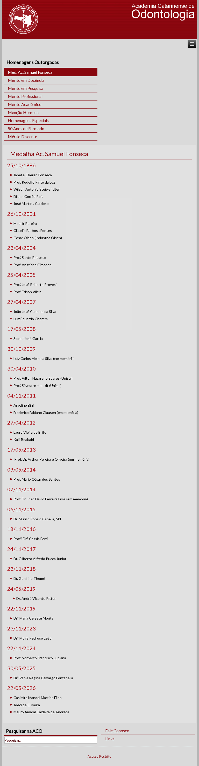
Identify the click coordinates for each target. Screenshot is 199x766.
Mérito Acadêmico (24, 104)
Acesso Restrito (99, 756)
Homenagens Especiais (28, 120)
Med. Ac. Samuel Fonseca (30, 72)
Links (110, 738)
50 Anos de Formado (26, 128)
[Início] (23, 19)
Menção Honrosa (23, 112)
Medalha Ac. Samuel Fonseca (49, 153)
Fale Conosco (117, 730)
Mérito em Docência (26, 80)
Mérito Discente (22, 136)
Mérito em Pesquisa (25, 88)
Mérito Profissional (25, 96)
